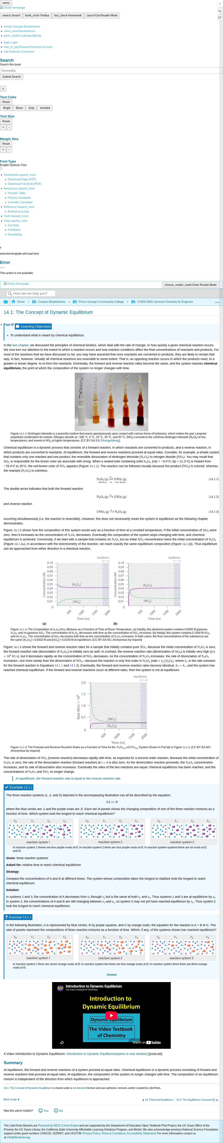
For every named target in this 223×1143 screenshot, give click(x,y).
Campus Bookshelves (51, 301)
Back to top (10, 1099)
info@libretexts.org (18, 1137)
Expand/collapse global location (217, 300)
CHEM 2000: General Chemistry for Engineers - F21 (169, 301)
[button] (14, 229)
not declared (80, 1087)
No (61, 1110)
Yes (46, 1110)
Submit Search (11, 76)
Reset (6, 101)
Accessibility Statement (141, 1133)
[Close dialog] (2, 267)
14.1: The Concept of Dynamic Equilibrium (28, 1087)
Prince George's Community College (101, 301)
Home (21, 301)
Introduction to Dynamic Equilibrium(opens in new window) (107, 1054)
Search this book (10, 64)
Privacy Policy (91, 1133)
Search (9, 294)
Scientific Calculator (20, 202)
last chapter (20, 345)
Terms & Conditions (113, 1133)
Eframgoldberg (110, 440)
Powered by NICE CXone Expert (58, 1125)
